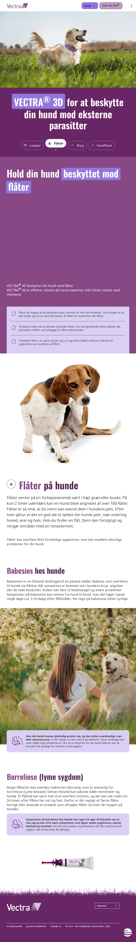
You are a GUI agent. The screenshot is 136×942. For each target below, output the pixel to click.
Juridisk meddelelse (36, 926)
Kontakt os (55, 926)
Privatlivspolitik (14, 926)
